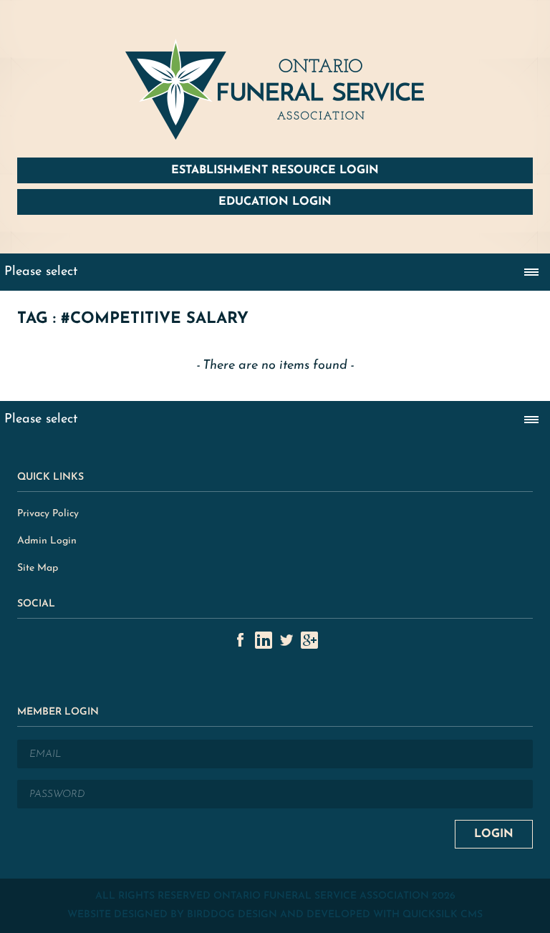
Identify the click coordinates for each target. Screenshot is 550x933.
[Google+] (309, 640)
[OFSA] (275, 89)
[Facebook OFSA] (240, 640)
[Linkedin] (263, 640)
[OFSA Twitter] (286, 640)
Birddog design (232, 914)
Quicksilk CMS (442, 914)
